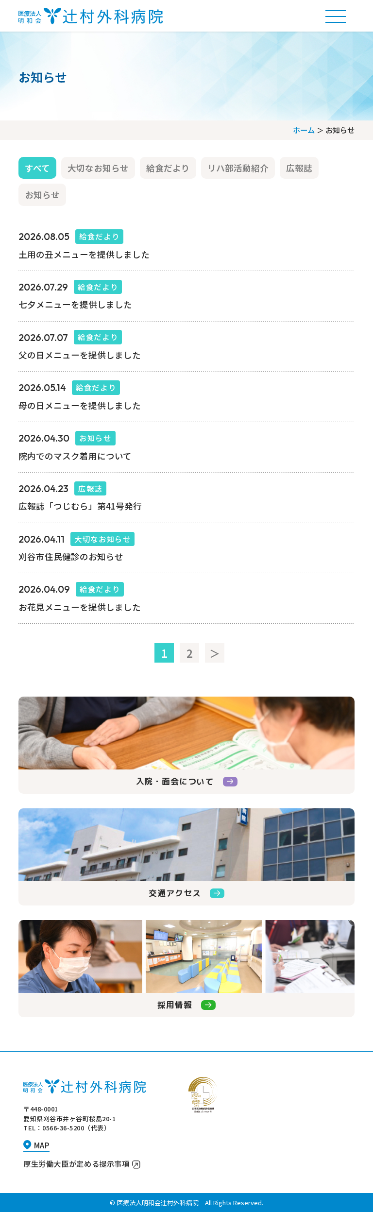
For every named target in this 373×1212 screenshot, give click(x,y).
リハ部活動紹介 (238, 168)
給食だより (168, 168)
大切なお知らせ (98, 168)
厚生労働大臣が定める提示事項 (76, 1164)
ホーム (304, 129)
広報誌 (299, 168)
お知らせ (42, 194)
